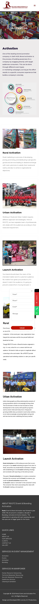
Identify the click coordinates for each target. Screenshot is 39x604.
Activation (5, 556)
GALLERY (5, 545)
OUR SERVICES (7, 538)
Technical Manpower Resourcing (12, 575)
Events (4, 558)
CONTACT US (6, 543)
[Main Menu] (34, 5)
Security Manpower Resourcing (12, 577)
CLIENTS (5, 541)
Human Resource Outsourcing (11, 573)
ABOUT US (5, 536)
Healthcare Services (8, 579)
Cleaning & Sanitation (9, 581)
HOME (4, 534)
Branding (5, 562)
